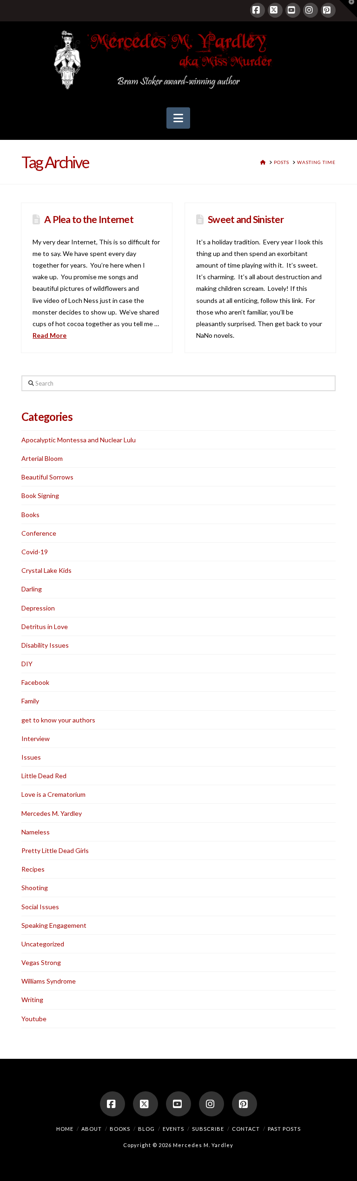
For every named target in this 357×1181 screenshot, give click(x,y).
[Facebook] (257, 10)
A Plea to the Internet (88, 219)
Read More (49, 335)
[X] (275, 10)
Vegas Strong (41, 962)
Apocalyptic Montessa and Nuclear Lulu (78, 440)
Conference (38, 533)
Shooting (34, 888)
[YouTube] (292, 10)
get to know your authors (58, 720)
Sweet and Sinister (246, 219)
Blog (146, 1129)
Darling (31, 589)
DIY (27, 664)
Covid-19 (34, 552)
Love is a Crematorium (53, 794)
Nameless (35, 832)
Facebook (35, 682)
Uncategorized (42, 944)
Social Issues (40, 907)
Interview (35, 738)
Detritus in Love (44, 626)
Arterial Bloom (42, 458)
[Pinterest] (328, 10)
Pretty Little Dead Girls (55, 850)
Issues (31, 757)
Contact (246, 1129)
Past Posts (284, 1129)
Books (30, 514)
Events (173, 1129)
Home (64, 1129)
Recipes (33, 869)
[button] (178, 118)
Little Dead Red (43, 776)
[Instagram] (310, 10)
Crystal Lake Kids (46, 570)
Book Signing (40, 495)
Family (30, 701)
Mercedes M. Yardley (51, 813)
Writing (32, 1000)
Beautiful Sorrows (47, 477)
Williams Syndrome (48, 981)
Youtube (33, 1019)
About (91, 1129)
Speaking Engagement (53, 925)
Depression (38, 608)
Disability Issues (45, 645)
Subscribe (208, 1129)
